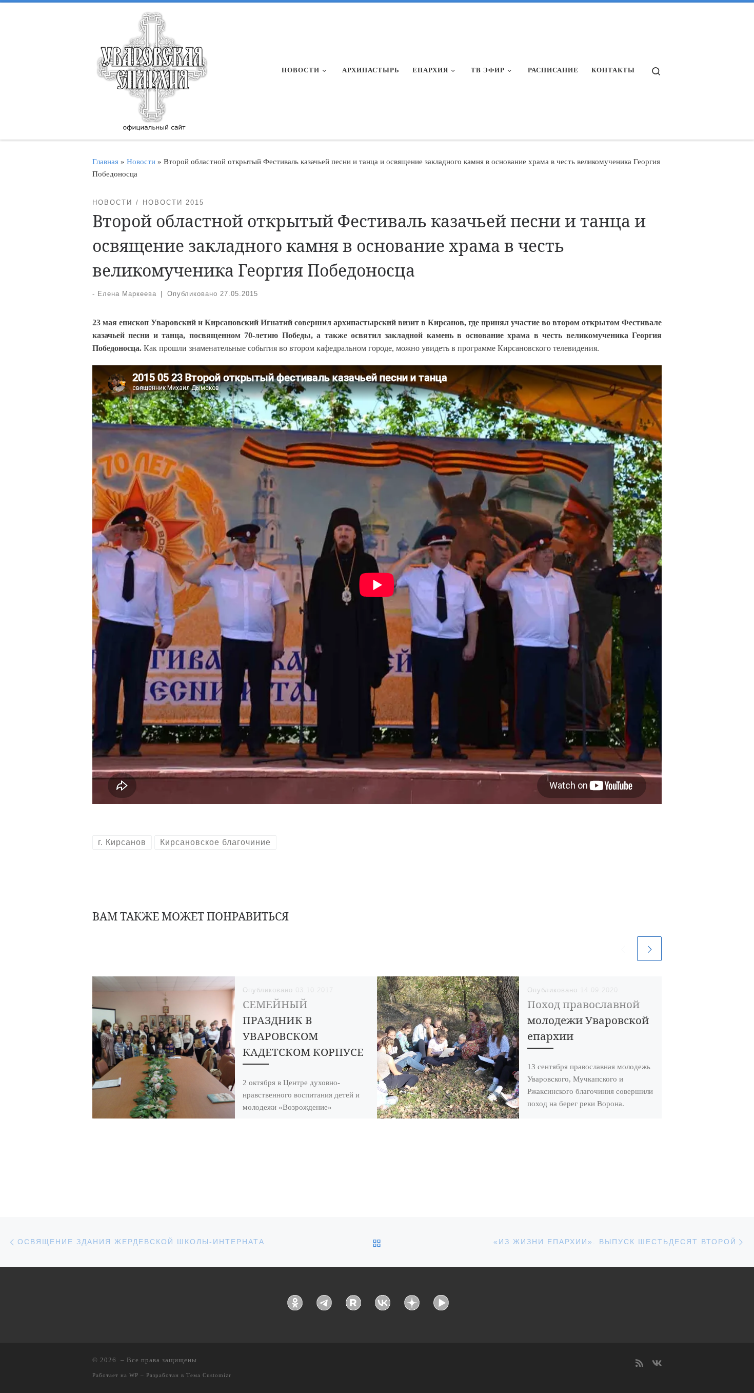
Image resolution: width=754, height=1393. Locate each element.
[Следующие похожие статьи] (649, 948)
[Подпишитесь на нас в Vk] (657, 1364)
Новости (141, 161)
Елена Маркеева (126, 294)
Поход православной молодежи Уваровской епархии (588, 1020)
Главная (105, 161)
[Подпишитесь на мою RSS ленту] (639, 1364)
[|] (151, 67)
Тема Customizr (208, 1375)
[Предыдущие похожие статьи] (622, 948)
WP (133, 1375)
